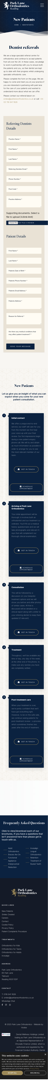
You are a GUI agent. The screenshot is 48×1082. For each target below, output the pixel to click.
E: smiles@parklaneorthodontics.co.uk (18, 997)
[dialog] (24, 1065)
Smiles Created (8, 914)
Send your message (20, 346)
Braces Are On (14, 854)
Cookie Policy (7, 925)
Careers (5, 918)
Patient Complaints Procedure (14, 931)
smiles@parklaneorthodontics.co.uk (18, 99)
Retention (34, 857)
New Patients (7, 911)
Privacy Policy (8, 928)
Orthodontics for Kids (11, 945)
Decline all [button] (35, 1073)
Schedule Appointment (26, 487)
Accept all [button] (12, 1073)
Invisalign (34, 848)
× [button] (45, 1054)
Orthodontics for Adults (11, 952)
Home (16, 25)
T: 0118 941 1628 (9, 994)
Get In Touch (28, 469)
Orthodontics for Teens (11, 949)
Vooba (24, 1027)
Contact (5, 921)
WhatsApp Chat (8, 1001)
